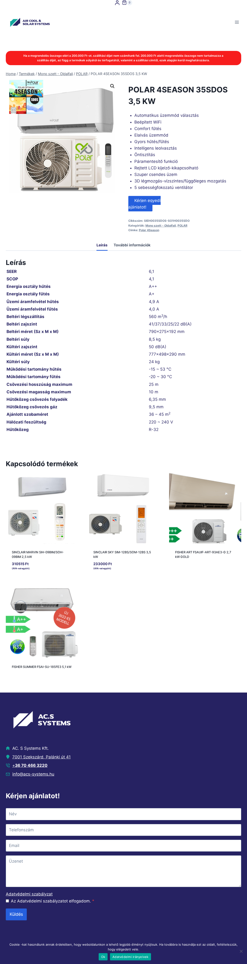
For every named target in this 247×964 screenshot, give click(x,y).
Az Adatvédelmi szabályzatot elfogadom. (52, 901)
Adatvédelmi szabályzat (29, 894)
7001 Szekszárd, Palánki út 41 (41, 757)
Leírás (102, 245)
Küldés (16, 914)
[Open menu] (236, 22)
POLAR (182, 225)
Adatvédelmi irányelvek (130, 957)
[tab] (102, 246)
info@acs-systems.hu (33, 774)
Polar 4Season (149, 230)
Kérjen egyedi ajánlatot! (144, 203)
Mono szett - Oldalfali (160, 225)
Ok (103, 957)
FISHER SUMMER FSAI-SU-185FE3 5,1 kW (41, 667)
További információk (132, 245)
